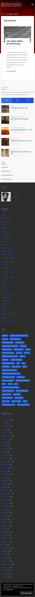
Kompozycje (6, 238)
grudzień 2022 (5, 455)
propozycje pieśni (7, 380)
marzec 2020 (5, 516)
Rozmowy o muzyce (9, 261)
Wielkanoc (23, 127)
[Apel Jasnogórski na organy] (5, 120)
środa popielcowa (23, 404)
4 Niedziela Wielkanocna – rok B (21, 130)
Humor (3, 224)
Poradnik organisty (7, 254)
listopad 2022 (5, 458)
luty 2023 (4, 452)
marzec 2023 (5, 448)
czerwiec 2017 (5, 542)
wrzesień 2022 (5, 464)
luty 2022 (4, 487)
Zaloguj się (4, 167)
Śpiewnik (5, 244)
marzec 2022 (5, 484)
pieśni (23, 116)
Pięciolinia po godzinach (11, 5)
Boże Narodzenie (8, 278)
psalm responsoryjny (22, 380)
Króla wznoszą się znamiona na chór (21, 152)
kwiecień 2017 (5, 548)
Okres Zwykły (7, 281)
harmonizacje (18, 349)
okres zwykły (16, 366)
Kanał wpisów (5, 171)
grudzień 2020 (5, 503)
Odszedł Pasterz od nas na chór (21, 141)
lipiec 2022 (4, 471)
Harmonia (4, 221)
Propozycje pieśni (15, 127)
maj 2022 (4, 477)
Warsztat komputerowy (8, 313)
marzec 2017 (5, 551)
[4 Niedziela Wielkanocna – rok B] (5, 131)
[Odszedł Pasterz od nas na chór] (5, 142)
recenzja (4, 307)
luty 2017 (4, 554)
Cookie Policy (9, 589)
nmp (18, 363)
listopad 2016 (5, 561)
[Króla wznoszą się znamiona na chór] (5, 153)
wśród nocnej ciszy (8, 404)
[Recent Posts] (7, 100)
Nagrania (4, 228)
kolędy (28, 349)
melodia (19, 353)
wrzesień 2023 (5, 439)
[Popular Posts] (17, 100)
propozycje (20, 377)
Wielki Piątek (19, 398)
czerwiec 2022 (5, 474)
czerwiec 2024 (5, 420)
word (25, 401)
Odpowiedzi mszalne (13, 34)
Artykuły (4, 215)
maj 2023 (4, 445)
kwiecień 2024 (5, 426)
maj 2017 (4, 545)
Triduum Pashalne (8, 391)
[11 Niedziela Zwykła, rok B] (5, 109)
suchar (3, 310)
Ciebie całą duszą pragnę (10, 346)
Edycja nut (6, 317)
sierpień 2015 (5, 574)
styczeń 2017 (5, 558)
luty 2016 (4, 570)
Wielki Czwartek (7, 398)
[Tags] (28, 100)
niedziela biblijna (16, 359)
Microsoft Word (8, 320)
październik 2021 (6, 493)
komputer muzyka (8, 353)
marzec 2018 (5, 535)
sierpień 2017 (5, 538)
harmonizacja (6, 349)
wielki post (5, 401)
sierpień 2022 (5, 468)
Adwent (5, 272)
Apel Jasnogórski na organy (20, 119)
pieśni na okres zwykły (9, 370)
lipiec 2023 (4, 442)
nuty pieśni (5, 366)
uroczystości (6, 394)
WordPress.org (6, 179)
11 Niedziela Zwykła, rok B (19, 108)
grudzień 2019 (5, 525)
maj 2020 (4, 509)
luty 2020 (4, 519)
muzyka (22, 356)
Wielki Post (6, 304)
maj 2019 (4, 529)
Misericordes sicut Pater (9, 356)
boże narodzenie (7, 342)
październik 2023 (6, 436)
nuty (23, 363)
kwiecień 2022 (5, 481)
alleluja (5, 339)
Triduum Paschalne (9, 294)
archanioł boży (15, 339)
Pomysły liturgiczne (7, 251)
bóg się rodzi (20, 342)
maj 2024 (4, 423)
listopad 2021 (5, 490)
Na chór (13, 138)
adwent (4, 335)
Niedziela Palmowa (8, 363)
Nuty (19, 32)
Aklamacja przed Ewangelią (18, 335)
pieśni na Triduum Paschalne (11, 373)
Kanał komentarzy (7, 175)
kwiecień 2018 (5, 532)
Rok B (12, 105)
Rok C (5, 291)
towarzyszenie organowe (10, 387)
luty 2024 (4, 429)
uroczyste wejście (22, 391)
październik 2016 (6, 564)
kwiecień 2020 (5, 513)
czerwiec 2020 (5, 506)
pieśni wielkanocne (8, 377)
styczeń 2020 (5, 522)
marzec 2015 (5, 577)
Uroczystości (7, 297)
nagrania (5, 359)
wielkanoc (17, 394)
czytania (23, 346)
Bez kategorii (5, 218)
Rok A (5, 284)
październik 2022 (6, 461)
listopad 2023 (5, 432)
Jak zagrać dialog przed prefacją (15, 42)
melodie (26, 353)
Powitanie (4, 264)
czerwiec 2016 (5, 567)
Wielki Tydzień (16, 401)
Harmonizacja (11, 32)
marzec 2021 (5, 500)
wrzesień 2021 (5, 497)
